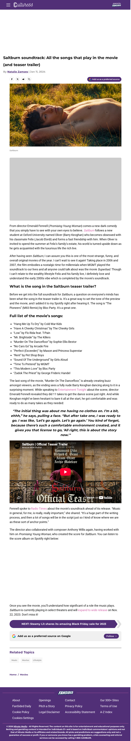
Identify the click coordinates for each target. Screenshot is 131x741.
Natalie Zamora (17, 71)
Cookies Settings (23, 718)
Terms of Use (108, 706)
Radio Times (38, 508)
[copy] (29, 79)
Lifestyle (37, 660)
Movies (25, 660)
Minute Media (20, 726)
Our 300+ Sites (109, 700)
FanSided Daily (21, 706)
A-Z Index (106, 712)
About (16, 700)
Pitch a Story (47, 706)
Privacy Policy (73, 706)
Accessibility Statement (80, 712)
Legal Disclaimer (49, 712)
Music (14, 660)
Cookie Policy (20, 712)
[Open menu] (8, 5)
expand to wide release (92, 610)
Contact (70, 700)
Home (13, 674)
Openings (45, 700)
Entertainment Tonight (72, 389)
